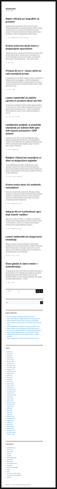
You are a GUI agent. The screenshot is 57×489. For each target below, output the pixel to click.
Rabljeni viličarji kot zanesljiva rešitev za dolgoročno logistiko (24, 159)
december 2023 (11, 403)
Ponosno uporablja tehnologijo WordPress (21, 484)
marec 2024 (10, 399)
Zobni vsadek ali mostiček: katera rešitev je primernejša (22, 320)
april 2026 (10, 357)
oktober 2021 (10, 434)
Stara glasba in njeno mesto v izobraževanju (22, 265)
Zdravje (13, 89)
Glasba (12, 282)
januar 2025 (10, 387)
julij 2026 (9, 351)
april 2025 (10, 381)
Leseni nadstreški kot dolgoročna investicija (24, 238)
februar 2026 (10, 361)
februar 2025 (10, 385)
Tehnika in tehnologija (13, 473)
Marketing (10, 461)
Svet (8, 471)
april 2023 (10, 414)
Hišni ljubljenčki (11, 457)
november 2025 (11, 367)
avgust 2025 (10, 373)
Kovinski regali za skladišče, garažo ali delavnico (21, 316)
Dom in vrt (14, 116)
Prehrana (9, 465)
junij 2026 (10, 353)
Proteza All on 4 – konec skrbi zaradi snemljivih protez (24, 72)
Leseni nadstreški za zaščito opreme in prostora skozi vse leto (24, 99)
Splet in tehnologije (12, 467)
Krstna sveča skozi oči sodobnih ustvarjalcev (23, 186)
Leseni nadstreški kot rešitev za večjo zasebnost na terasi (23, 338)
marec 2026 (10, 359)
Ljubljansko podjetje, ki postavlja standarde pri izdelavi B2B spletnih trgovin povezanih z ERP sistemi (23, 129)
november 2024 (11, 391)
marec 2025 (10, 383)
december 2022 (11, 418)
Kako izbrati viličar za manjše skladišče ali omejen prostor (23, 318)
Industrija (10, 459)
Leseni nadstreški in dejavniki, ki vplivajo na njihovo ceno (23, 326)
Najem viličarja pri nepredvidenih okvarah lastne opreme (23, 328)
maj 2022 (9, 422)
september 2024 (11, 395)
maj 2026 (9, 355)
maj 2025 (9, 379)
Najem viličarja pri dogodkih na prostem (22, 20)
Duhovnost (10, 451)
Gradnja (18, 116)
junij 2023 (9, 410)
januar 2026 (10, 363)
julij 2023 (9, 408)
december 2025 (11, 365)
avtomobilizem (11, 447)
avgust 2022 (10, 420)
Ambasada (11, 8)
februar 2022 (10, 426)
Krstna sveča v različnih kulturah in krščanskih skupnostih (24, 330)
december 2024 (11, 389)
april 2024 (10, 397)
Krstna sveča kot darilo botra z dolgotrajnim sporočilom (22, 47)
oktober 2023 (10, 404)
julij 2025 (9, 375)
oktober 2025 (10, 369)
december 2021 (11, 430)
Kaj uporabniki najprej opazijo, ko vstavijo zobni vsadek (23, 332)
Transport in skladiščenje (24, 37)
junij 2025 (9, 377)
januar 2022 (10, 428)
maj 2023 (9, 412)
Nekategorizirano (14, 37)
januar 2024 (10, 401)
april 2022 (10, 424)
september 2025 (11, 371)
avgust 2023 (10, 406)
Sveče (12, 62)
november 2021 (11, 432)
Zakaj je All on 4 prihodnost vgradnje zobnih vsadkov (23, 213)
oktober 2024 (10, 393)
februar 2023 (10, 416)
